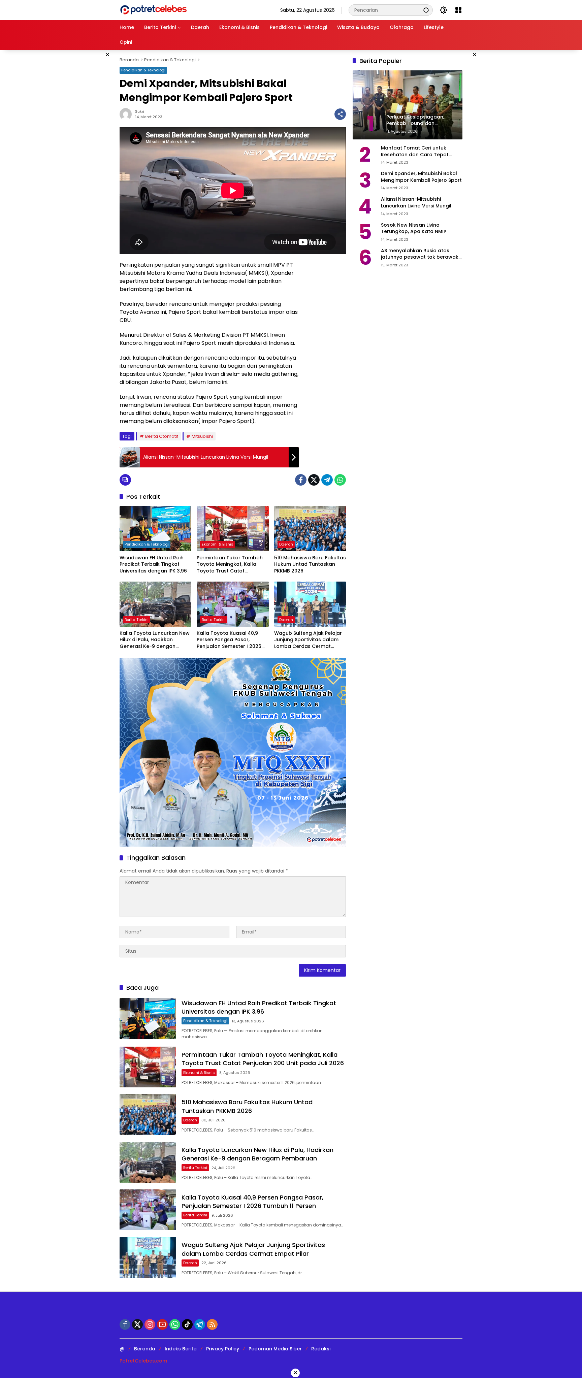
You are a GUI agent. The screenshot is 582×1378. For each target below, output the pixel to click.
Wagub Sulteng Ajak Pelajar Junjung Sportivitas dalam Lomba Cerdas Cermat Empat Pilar (308, 640)
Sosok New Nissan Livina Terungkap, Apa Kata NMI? (413, 228)
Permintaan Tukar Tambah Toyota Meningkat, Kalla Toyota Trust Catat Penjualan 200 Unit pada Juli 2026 (231, 565)
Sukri (139, 111)
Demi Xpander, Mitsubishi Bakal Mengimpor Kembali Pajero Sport (421, 177)
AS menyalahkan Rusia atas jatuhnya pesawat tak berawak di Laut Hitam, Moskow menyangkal (419, 254)
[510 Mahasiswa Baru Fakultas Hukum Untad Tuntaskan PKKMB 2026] (310, 528)
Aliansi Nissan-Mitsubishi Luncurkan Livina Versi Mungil (416, 202)
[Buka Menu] (458, 10)
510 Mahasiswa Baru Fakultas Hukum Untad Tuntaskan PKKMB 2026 (310, 564)
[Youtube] (162, 1324)
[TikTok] (187, 1324)
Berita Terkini (137, 619)
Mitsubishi (202, 436)
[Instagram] (149, 1324)
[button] (426, 9)
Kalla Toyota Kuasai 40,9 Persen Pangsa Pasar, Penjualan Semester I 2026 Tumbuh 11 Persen (229, 640)
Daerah (286, 544)
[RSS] (212, 1324)
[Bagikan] (340, 114)
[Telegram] (327, 480)
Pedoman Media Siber (275, 1348)
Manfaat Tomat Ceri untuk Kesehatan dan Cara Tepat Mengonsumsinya (415, 151)
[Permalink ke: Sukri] (127, 114)
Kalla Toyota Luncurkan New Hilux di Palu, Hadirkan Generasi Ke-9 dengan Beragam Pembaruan (155, 640)
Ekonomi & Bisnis (217, 544)
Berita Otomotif (161, 436)
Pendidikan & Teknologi (143, 70)
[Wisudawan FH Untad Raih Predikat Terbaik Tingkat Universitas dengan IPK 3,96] (155, 528)
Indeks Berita (181, 1348)
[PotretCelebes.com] (153, 9)
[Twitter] (314, 480)
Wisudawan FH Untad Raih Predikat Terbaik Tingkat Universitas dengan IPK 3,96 (153, 564)
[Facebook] (300, 480)
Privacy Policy (222, 1348)
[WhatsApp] (340, 480)
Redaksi (320, 1348)
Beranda (144, 1348)
